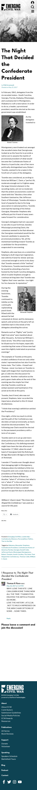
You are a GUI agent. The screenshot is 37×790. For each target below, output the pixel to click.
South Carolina (18, 554)
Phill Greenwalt (8, 85)
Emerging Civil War (14, 536)
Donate (4, 743)
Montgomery (26, 552)
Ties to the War (6, 541)
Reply (9, 618)
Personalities (22, 539)
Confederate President (9, 547)
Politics (30, 539)
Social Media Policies (10, 715)
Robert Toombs (7, 554)
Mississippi (17, 552)
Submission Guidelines (11, 712)
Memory (14, 539)
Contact (4, 775)
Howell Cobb (24, 550)
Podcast (4, 770)
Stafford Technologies (17, 697)
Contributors (7, 710)
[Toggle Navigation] (33, 11)
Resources (5, 721)
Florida (10, 550)
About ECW (6, 707)
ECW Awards (7, 718)
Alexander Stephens (22, 545)
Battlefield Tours (8, 759)
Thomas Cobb (25, 556)
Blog (3, 765)
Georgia (16, 550)
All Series (5, 731)
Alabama (11, 545)
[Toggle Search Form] (32, 7)
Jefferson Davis (7, 552)
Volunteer (5, 746)
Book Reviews (7, 734)
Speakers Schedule (9, 756)
